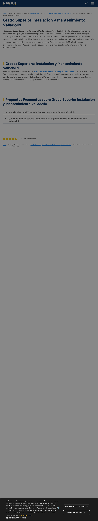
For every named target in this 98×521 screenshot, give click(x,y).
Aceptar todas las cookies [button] (76, 507)
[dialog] (49, 509)
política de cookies (25, 515)
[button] (33, 517)
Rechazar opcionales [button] (76, 513)
